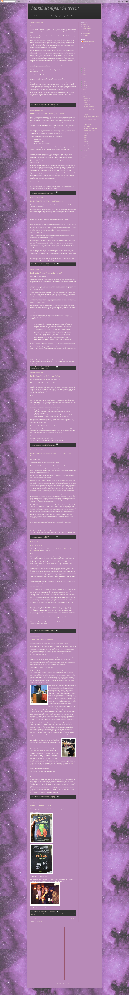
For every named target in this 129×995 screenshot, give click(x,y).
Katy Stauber (85, 35)
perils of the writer (37, 265)
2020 (84, 81)
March (85, 143)
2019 (84, 83)
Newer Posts (33, 918)
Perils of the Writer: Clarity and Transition (46, 201)
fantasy (35, 368)
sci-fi (41, 106)
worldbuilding (51, 106)
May (85, 139)
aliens (35, 106)
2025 (84, 70)
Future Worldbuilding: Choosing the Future (47, 113)
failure (43, 379)
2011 (84, 153)
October (86, 102)
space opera (46, 106)
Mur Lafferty (58, 913)
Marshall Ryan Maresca (54, 8)
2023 (84, 74)
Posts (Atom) (39, 921)
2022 (84, 77)
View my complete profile (86, 44)
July (85, 135)
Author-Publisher (54, 437)
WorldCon (54, 797)
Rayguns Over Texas (65, 913)
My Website (84, 24)
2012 (84, 150)
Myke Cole (33, 708)
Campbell (36, 913)
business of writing (37, 445)
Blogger (70, 983)
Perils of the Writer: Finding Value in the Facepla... (91, 123)
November (86, 100)
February (86, 145)
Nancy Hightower (40, 765)
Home (53, 918)
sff (43, 106)
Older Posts (73, 918)
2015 (84, 92)
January (85, 148)
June (85, 137)
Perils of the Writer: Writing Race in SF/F (46, 273)
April (85, 141)
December (86, 98)
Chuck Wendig (61, 765)
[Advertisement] (73, 953)
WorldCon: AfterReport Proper (42, 639)
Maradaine (40, 193)
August (85, 133)
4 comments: (52, 630)
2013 (84, 96)
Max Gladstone (52, 913)
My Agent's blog (86, 26)
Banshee (38, 106)
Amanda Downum (86, 33)
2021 (84, 79)
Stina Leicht (72, 913)
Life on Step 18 (36, 545)
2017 (84, 87)
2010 (84, 155)
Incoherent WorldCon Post (40, 805)
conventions (44, 797)
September (86, 104)
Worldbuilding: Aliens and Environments (46, 25)
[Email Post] (57, 104)
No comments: (53, 263)
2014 (84, 94)
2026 (84, 68)
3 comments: (52, 104)
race (46, 368)
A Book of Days (85, 30)
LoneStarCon (49, 797)
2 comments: (52, 444)
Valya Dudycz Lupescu (51, 765)
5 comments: (52, 366)
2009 (84, 157)
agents (35, 632)
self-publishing (52, 445)
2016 (84, 89)
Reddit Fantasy (49, 708)
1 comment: (52, 192)
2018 (84, 85)
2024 (84, 72)
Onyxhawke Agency (86, 28)
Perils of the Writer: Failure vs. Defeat (45, 376)
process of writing (45, 193)
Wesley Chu (48, 714)
